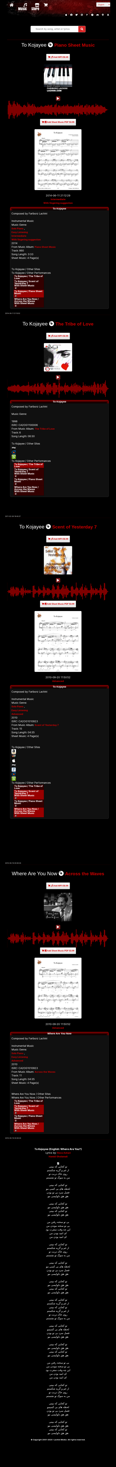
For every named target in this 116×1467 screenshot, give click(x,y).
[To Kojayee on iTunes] (59, 760)
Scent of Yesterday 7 (74, 526)
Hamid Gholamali (58, 1156)
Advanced (58, 681)
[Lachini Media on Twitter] (76, 15)
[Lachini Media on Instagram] (82, 15)
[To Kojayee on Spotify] (59, 457)
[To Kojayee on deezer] (59, 756)
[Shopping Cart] (46, 5)
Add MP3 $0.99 (60, 336)
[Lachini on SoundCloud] (97, 15)
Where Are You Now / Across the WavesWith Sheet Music (26, 301)
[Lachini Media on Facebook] (71, 15)
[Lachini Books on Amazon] (108, 15)
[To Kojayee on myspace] (59, 448)
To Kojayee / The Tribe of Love (28, 277)
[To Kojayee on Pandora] (59, 769)
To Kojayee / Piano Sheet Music (28, 292)
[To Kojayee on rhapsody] (59, 452)
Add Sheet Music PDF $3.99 (60, 122)
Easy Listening (19, 232)
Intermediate (58, 199)
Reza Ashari (64, 1152)
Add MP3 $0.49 (60, 57)
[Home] (12, 5)
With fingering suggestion (58, 203)
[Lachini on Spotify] (92, 15)
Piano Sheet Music (74, 45)
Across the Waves (84, 873)
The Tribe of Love (74, 324)
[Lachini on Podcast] (103, 15)
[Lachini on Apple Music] (66, 15)
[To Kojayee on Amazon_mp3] (59, 751)
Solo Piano (17, 228)
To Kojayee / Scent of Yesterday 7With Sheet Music (26, 283)
